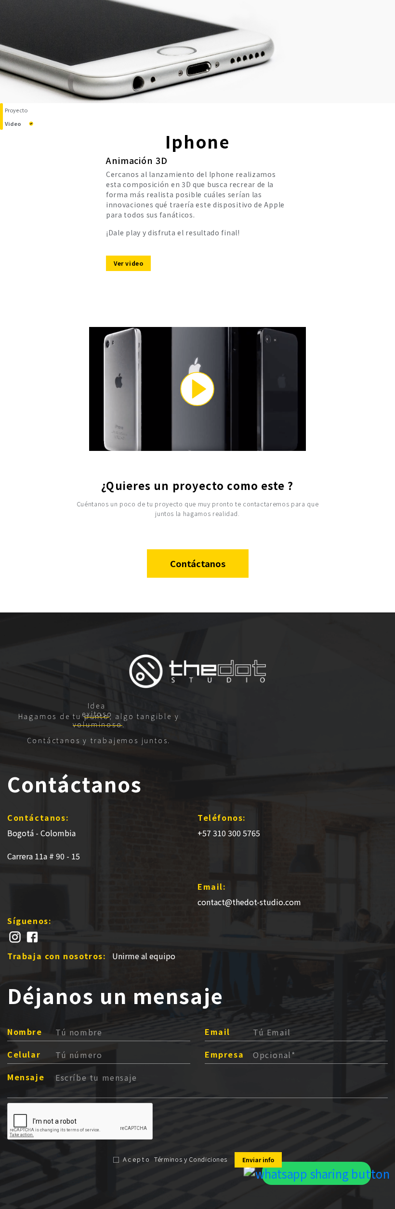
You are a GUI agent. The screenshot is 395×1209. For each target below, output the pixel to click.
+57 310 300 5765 (229, 833)
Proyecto (16, 110)
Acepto (137, 1159)
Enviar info (258, 1159)
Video (13, 123)
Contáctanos (197, 563)
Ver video (128, 263)
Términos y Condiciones (190, 1159)
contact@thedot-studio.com (249, 902)
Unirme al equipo (143, 956)
